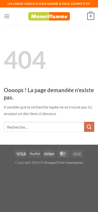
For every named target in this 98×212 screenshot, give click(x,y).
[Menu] (7, 16)
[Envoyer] (89, 127)
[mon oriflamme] (49, 16)
